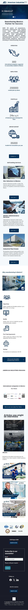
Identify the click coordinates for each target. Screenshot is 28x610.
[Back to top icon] (14, 599)
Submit (7, 568)
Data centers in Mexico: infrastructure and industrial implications (12, 426)
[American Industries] (14, 2)
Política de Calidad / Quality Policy (15, 604)
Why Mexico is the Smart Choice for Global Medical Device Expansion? (13, 436)
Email (7, 556)
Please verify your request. (12, 563)
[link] (14, 471)
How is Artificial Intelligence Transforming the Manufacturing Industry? (13, 447)
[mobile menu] (26, 2)
